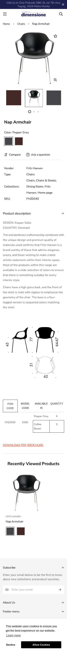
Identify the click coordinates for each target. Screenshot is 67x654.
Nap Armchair (14, 522)
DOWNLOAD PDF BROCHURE (23, 445)
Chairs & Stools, (46, 180)
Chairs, (30, 180)
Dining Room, (35, 187)
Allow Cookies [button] (41, 644)
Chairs (21, 24)
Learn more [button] (13, 635)
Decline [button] (10, 644)
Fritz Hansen (34, 168)
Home (6, 24)
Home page (45, 193)
